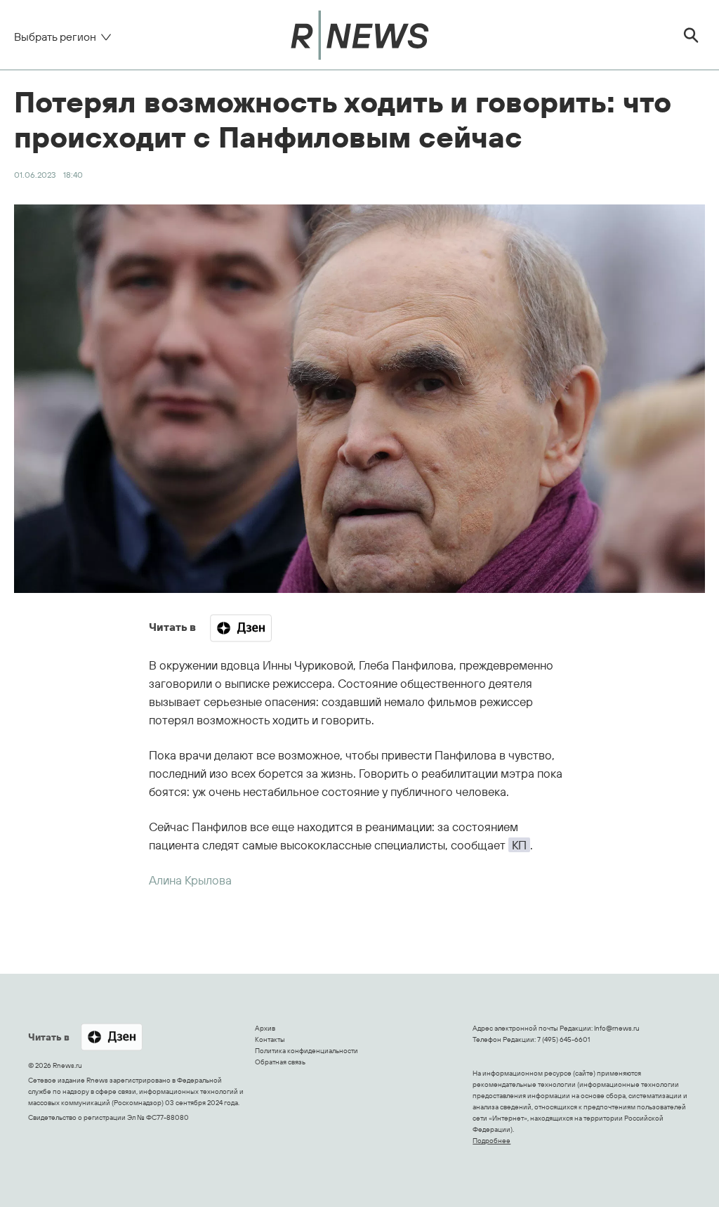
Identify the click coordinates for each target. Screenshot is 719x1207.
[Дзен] (241, 628)
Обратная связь (280, 1061)
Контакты (270, 1039)
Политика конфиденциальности (306, 1050)
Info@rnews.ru (617, 1028)
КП (519, 844)
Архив (265, 1028)
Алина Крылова (190, 880)
